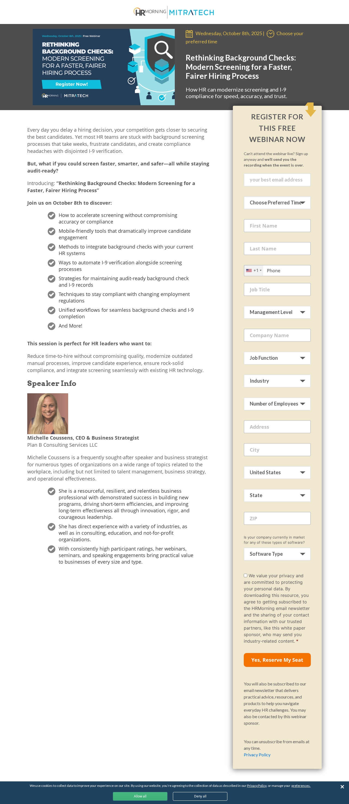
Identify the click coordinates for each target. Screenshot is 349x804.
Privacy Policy (257, 754)
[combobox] (253, 270)
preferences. (301, 786)
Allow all (140, 796)
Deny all (200, 796)
